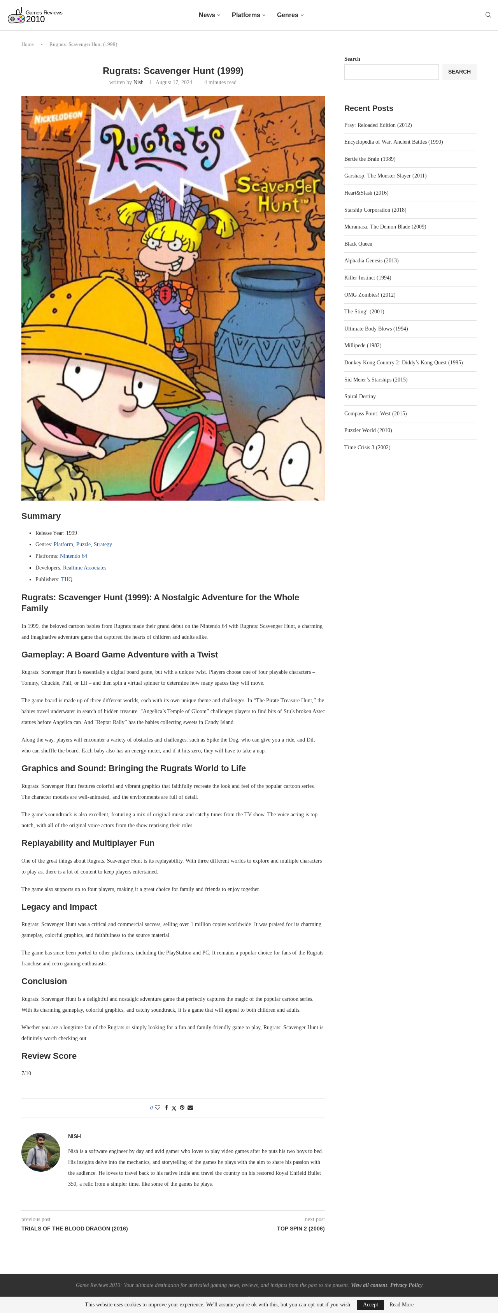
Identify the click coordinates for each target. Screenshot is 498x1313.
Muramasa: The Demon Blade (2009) (385, 227)
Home (27, 44)
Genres (287, 15)
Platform (63, 544)
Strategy (103, 544)
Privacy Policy (406, 1285)
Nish (138, 82)
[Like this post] (157, 1108)
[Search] (488, 15)
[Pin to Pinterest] (182, 1108)
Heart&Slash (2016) (366, 193)
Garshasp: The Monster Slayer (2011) (385, 176)
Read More (401, 1305)
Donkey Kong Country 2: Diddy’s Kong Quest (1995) (403, 363)
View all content (369, 1285)
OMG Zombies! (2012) (370, 295)
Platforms (246, 15)
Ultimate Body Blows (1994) (376, 329)
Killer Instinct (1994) (367, 278)
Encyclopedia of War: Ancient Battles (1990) (393, 142)
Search (352, 59)
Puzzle (83, 544)
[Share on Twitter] (174, 1108)
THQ (66, 579)
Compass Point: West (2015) (375, 414)
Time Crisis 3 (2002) (367, 447)
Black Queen (358, 244)
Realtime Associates (84, 568)
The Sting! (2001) (364, 312)
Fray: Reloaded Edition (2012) (378, 125)
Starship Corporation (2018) (375, 210)
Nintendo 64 (73, 556)
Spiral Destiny (360, 396)
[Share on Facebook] (166, 1108)
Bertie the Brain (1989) (370, 159)
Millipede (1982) (363, 345)
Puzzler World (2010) (368, 430)
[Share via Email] (190, 1108)
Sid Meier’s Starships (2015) (376, 380)
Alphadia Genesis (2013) (371, 261)
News (207, 15)
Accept (370, 1305)
